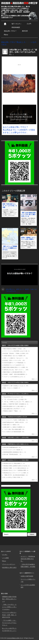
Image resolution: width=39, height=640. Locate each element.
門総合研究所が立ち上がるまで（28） (13, 397)
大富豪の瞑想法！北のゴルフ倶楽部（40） (14, 355)
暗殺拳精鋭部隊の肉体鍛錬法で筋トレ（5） (15, 452)
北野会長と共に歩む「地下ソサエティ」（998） (16, 369)
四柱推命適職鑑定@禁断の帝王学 (15, 638)
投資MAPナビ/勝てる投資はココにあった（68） (16, 385)
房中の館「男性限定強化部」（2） (12, 454)
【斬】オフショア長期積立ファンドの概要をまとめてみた (10, 248)
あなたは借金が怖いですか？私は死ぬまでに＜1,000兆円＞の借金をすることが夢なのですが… (19, 130)
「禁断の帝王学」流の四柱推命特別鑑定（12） (15, 475)
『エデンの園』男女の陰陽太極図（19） (14, 429)
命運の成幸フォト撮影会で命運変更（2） (14, 427)
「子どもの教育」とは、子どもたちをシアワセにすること (9, 623)
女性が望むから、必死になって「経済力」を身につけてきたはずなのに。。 (19, 290)
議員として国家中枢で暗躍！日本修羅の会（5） (16, 404)
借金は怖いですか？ (10, 31)
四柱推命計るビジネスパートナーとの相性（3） (16, 472)
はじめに (4, 554)
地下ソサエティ (16, 24)
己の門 (29, 24)
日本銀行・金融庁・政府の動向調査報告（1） (15, 374)
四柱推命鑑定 (16, 27)
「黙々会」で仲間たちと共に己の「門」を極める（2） (18, 401)
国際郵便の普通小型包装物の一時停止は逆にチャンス (9, 599)
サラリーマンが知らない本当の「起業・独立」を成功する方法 (9, 615)
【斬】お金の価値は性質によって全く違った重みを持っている (28, 214)
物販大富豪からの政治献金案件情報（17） (14, 372)
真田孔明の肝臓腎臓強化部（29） (12, 447)
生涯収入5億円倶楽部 (27, 576)
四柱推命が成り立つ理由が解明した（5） (14, 463)
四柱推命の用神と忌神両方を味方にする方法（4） (16, 465)
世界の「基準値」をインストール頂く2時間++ (28, 238)
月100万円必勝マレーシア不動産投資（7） (14, 362)
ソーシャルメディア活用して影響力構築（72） (15, 420)
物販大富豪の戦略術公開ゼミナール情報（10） (15, 367)
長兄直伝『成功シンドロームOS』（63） (14, 360)
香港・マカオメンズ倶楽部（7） (12, 388)
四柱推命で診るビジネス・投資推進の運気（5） (16, 470)
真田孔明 (25, 31)
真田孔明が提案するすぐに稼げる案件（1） (15, 406)
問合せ (6, 34)
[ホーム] (5, 24)
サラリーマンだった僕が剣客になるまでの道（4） (16, 351)
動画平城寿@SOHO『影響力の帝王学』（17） (15, 422)
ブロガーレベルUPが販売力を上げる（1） (14, 376)
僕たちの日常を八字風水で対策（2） (13, 477)
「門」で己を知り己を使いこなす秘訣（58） (15, 399)
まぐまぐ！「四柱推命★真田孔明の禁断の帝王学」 (28, 559)
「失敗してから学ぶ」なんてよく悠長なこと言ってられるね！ (9, 607)
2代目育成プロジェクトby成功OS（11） (14, 365)
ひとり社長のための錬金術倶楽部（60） (14, 431)
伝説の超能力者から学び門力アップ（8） (14, 408)
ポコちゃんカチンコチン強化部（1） (13, 449)
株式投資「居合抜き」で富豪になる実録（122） (16, 353)
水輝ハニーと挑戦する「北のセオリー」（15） (15, 358)
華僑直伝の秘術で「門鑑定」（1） (12, 411)
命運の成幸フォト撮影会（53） (11, 424)
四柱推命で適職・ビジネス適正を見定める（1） (16, 468)
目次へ (34, 379)
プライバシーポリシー (8, 564)
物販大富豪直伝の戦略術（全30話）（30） (14, 348)
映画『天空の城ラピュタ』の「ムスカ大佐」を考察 (10, 205)
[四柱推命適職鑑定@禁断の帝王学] (19, 3)
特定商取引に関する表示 (9, 567)
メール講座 (5, 558)
